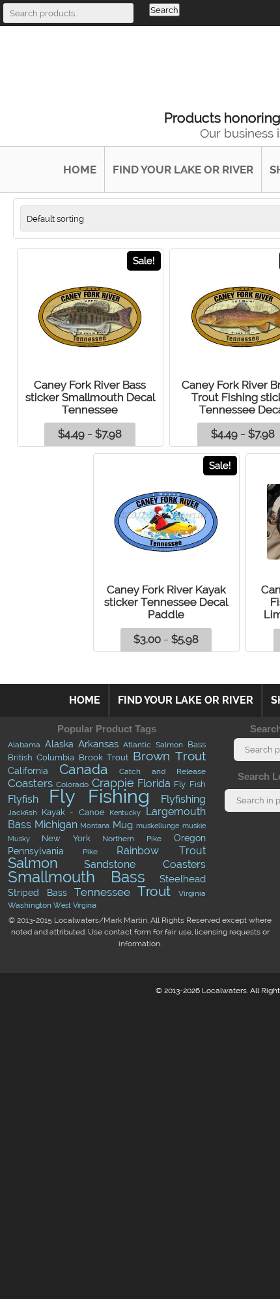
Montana (94, 826)
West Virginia (74, 905)
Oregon (190, 838)
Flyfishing (183, 798)
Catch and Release (162, 771)
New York (66, 838)
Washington (29, 905)
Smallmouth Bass (76, 876)
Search (164, 10)
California (28, 771)
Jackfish (22, 812)
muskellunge (157, 825)
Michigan (56, 824)
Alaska (59, 744)
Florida (154, 783)
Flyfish (23, 799)
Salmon (33, 863)
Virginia (192, 893)
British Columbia (41, 757)
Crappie (113, 783)
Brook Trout (104, 757)
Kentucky (125, 813)
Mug (123, 824)
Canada (83, 769)
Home (79, 169)
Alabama (24, 744)
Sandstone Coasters (144, 864)
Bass (197, 744)
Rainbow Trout (161, 850)
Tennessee (102, 892)
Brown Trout (169, 756)
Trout (154, 891)
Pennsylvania (36, 851)
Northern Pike (131, 838)
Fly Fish (189, 784)
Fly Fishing (99, 795)
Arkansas (98, 744)
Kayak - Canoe (73, 812)
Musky (19, 838)
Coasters (30, 783)
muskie (194, 825)
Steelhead (183, 879)
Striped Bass (37, 893)
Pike (90, 851)
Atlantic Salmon (153, 744)
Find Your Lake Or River (183, 169)
